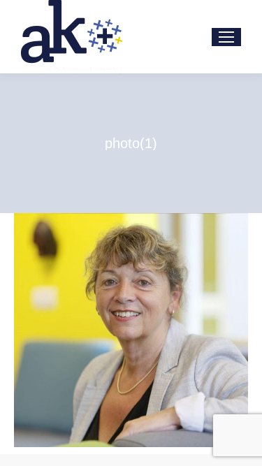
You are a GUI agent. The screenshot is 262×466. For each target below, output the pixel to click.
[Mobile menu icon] (226, 37)
